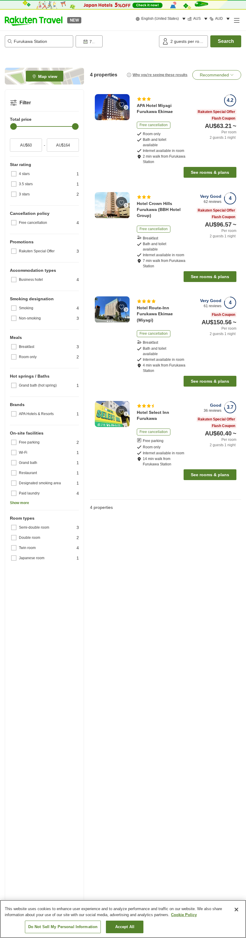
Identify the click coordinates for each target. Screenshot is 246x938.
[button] (33, 20)
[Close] (236, 909)
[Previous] (98, 107)
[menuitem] (162, 18)
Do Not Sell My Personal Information (63, 927)
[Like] (121, 104)
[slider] (13, 126)
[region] (123, 919)
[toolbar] (116, 41)
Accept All (124, 927)
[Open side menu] (236, 20)
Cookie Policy (184, 915)
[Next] (126, 107)
